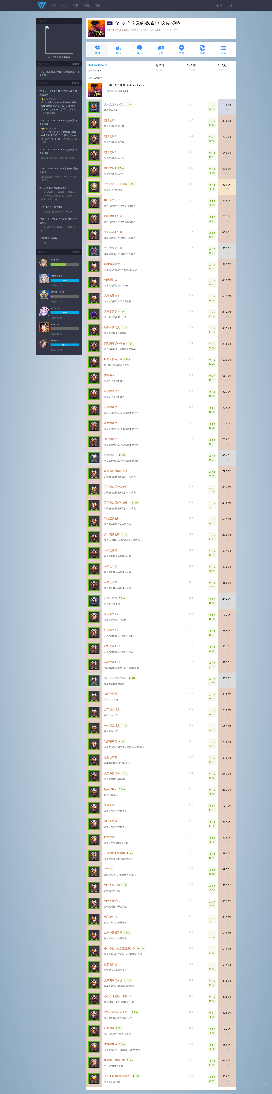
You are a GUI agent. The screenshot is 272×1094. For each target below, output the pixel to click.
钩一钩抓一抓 (112, 900)
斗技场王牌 (110, 566)
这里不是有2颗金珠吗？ (118, 1076)
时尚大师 (109, 837)
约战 (87, 5)
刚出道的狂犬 (112, 200)
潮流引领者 (110, 821)
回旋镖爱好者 (112, 263)
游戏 (53, 5)
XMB (97, 77)
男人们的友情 (112, 534)
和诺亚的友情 (112, 518)
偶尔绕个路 (110, 916)
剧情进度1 (110, 120)
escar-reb (55, 307)
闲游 (98, 5)
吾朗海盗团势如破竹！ (117, 486)
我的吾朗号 (110, 741)
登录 (219, 5)
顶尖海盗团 (110, 439)
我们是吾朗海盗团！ (115, 677)
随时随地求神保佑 (114, 343)
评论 (139, 53)
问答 (76, 5)
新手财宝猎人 (112, 709)
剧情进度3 (110, 152)
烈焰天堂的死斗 (113, 646)
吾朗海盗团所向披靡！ (117, 502)
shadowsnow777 (98, 64)
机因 (65, 5)
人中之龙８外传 (113, 104)
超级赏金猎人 (112, 391)
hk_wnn (54, 340)
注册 (230, 5)
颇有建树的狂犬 (113, 216)
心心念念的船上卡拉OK (117, 996)
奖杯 (97, 53)
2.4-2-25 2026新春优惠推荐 (53, 187)
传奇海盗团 (110, 454)
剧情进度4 (110, 168)
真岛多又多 (110, 311)
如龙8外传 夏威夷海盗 (59, 57)
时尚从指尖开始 (113, 359)
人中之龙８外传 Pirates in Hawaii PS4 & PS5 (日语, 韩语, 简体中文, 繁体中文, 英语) (58, 135)
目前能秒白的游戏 (48, 237)
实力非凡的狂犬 (113, 232)
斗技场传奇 (110, 598)
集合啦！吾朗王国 (114, 1060)
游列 (223, 53)
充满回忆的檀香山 (114, 853)
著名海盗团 (110, 423)
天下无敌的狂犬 (113, 247)
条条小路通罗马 (113, 932)
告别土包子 (110, 805)
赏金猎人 (109, 375)
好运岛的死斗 (112, 630)
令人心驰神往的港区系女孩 (119, 948)
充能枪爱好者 (112, 295)
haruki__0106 (58, 291)
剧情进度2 (110, 136)
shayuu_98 (56, 275)
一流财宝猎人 (112, 725)
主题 (181, 53)
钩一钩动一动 (112, 884)
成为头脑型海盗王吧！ (117, 1012)
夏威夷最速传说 (113, 980)
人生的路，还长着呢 (115, 184)
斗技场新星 (110, 550)
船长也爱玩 (110, 964)
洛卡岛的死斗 (112, 614)
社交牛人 (109, 868)
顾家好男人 (110, 789)
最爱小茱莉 (110, 757)
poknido (55, 324)
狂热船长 (109, 1028)
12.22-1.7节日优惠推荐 (50, 206)
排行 (118, 53)
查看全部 (76, 63)
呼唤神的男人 (112, 327)
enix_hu (55, 259)
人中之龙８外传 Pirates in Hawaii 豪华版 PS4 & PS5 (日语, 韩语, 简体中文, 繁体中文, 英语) (58, 106)
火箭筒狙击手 (112, 773)
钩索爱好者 (110, 279)
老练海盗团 (110, 407)
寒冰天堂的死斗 (113, 661)
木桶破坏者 (110, 1044)
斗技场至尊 (110, 582)
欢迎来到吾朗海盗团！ (117, 470)
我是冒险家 (110, 693)
